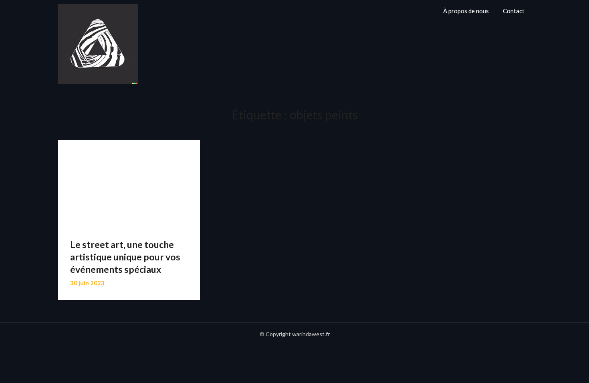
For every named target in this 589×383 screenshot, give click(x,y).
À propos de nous (466, 10)
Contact (513, 10)
